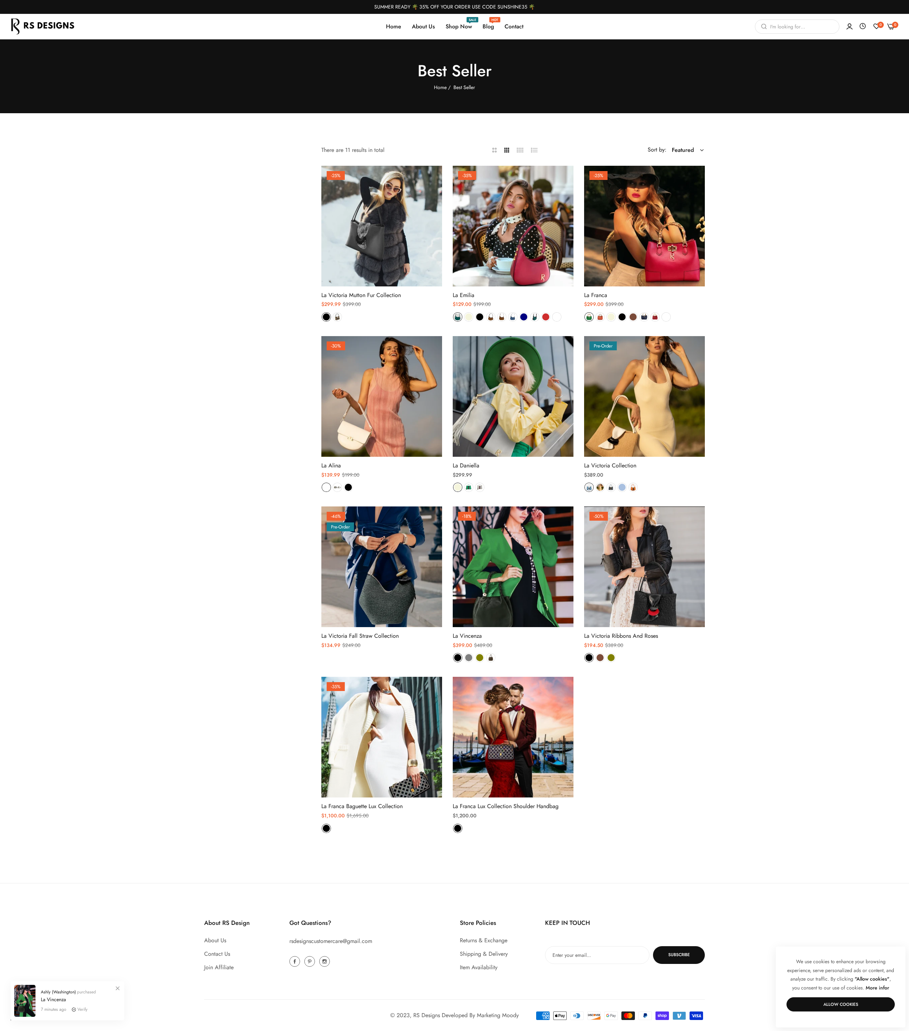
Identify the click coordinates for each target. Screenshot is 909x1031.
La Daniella (466, 466)
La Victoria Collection (610, 466)
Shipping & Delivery (484, 954)
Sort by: (657, 150)
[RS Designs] (43, 26)
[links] (295, 961)
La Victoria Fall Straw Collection (360, 636)
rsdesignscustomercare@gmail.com (330, 941)
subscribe (679, 955)
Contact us (217, 954)
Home (440, 87)
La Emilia (463, 295)
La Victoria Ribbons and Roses (621, 636)
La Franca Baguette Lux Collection (362, 806)
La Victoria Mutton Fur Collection (361, 295)
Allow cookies (840, 1004)
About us (215, 940)
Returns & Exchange (483, 940)
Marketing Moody (498, 1015)
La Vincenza (467, 636)
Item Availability (478, 967)
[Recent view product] (863, 26)
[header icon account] (850, 27)
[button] (434, 179)
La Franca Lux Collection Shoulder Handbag (506, 806)
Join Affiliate (219, 967)
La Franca (595, 295)
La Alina (331, 466)
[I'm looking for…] (762, 27)
